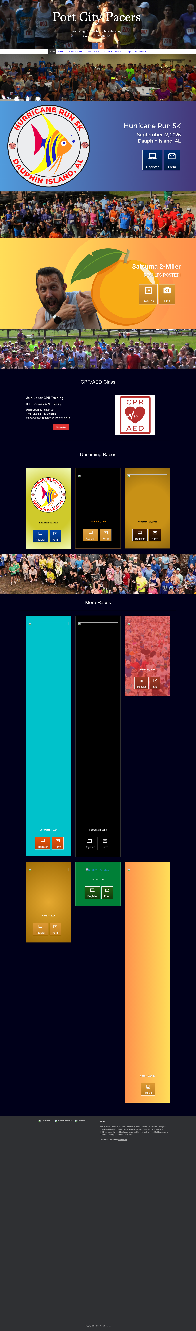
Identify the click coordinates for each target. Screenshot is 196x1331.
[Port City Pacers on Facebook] (95, 46)
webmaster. (122, 1139)
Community (139, 51)
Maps (129, 51)
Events (60, 51)
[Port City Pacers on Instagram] (101, 46)
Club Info (106, 51)
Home (52, 51)
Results (118, 51)
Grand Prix (92, 51)
